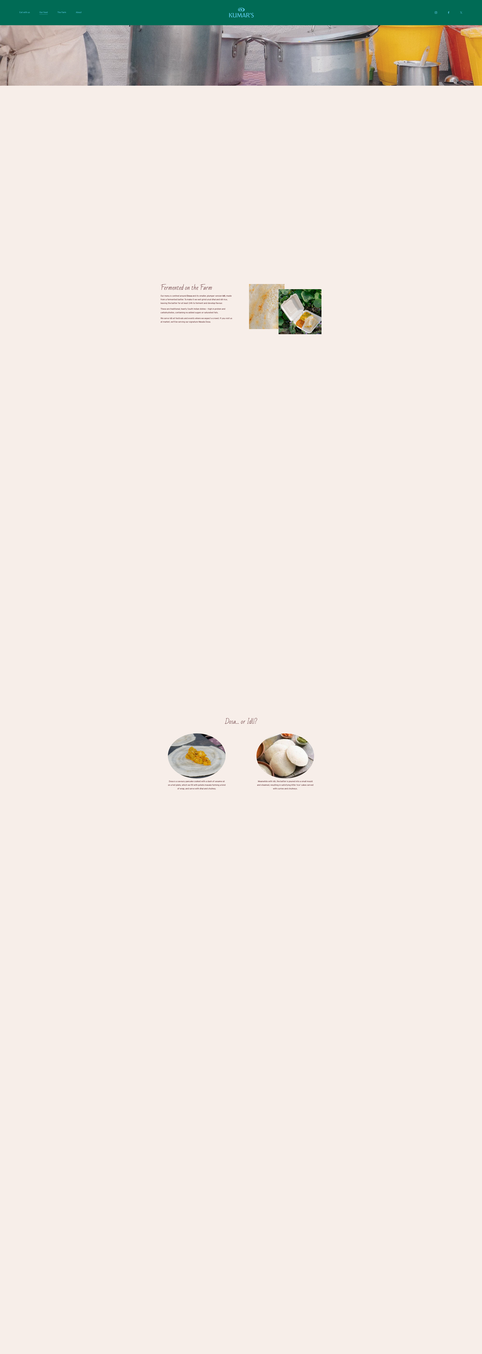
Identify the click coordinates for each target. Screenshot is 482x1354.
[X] (461, 12)
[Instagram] (435, 12)
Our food (43, 12)
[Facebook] (448, 12)
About (79, 12)
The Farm (61, 12)
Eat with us (24, 12)
